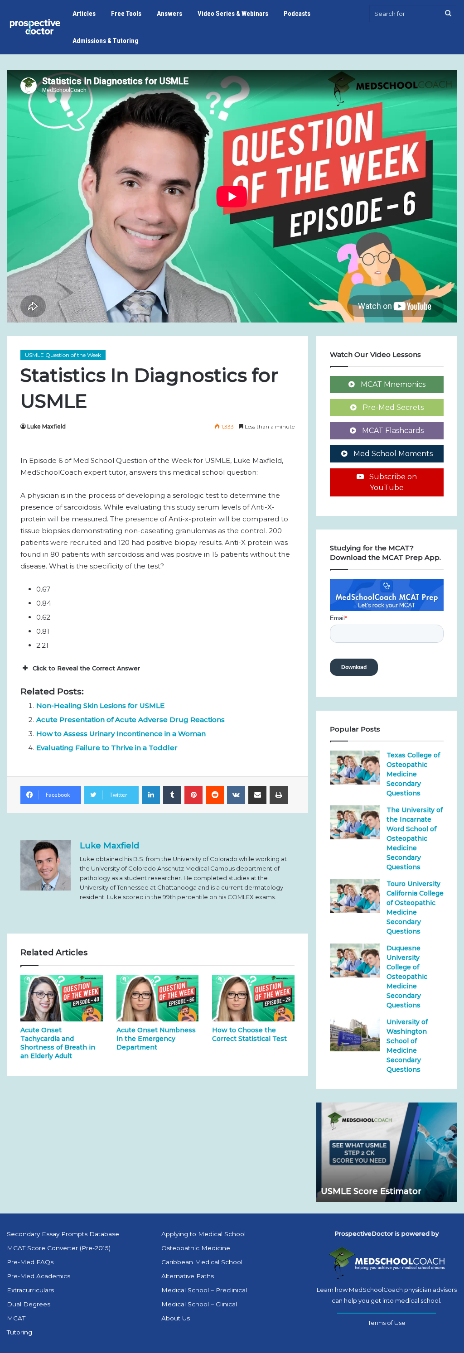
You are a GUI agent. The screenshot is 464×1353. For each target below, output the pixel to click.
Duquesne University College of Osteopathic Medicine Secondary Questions (407, 976)
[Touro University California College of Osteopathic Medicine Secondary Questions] (355, 896)
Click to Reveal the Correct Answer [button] (86, 668)
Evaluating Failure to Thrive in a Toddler (107, 747)
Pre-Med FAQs (30, 1262)
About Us (175, 1318)
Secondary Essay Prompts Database (63, 1233)
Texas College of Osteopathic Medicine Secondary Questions (413, 774)
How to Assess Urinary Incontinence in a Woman (121, 733)
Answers (169, 14)
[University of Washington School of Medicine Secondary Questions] (355, 1034)
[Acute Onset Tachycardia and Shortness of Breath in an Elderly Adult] (61, 998)
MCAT (16, 1318)
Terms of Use (387, 1322)
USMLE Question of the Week (63, 354)
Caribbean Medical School (201, 1262)
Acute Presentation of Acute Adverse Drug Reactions (130, 719)
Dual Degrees (28, 1304)
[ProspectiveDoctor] (36, 27)
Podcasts (297, 14)
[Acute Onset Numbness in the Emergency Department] (157, 998)
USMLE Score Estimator (371, 1191)
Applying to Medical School (203, 1233)
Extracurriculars (30, 1290)
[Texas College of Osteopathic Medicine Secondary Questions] (355, 768)
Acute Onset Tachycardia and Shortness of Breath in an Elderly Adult (57, 1043)
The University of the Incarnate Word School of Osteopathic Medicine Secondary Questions (415, 838)
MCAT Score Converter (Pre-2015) (59, 1248)
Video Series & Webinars (233, 14)
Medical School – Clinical (199, 1304)
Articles (84, 14)
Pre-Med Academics (38, 1276)
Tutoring (19, 1332)
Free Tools (126, 14)
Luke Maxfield (46, 426)
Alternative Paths (187, 1276)
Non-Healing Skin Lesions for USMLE (100, 705)
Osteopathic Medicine (195, 1248)
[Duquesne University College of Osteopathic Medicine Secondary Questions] (355, 960)
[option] (387, 1152)
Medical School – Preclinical (204, 1290)
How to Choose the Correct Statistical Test (249, 1034)
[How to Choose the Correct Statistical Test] (253, 998)
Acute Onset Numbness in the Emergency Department (156, 1038)
